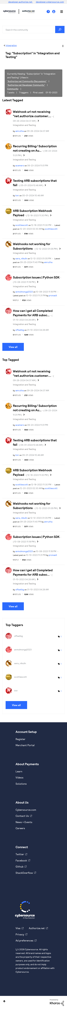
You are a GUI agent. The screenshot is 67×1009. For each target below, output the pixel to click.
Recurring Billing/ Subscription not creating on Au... (35, 150)
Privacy (20, 934)
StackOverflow (24, 872)
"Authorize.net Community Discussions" (27, 81)
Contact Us (22, 815)
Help (49, 11)
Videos (19, 777)
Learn (19, 771)
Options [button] (63, 45)
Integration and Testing (24, 125)
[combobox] (33, 29)
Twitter (20, 854)
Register (20, 739)
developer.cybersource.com (50, 1)
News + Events (24, 822)
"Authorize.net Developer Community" (26, 85)
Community (12, 88)
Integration (11, 45)
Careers (20, 828)
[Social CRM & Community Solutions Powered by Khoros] (57, 1002)
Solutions (21, 783)
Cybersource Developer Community (9, 11)
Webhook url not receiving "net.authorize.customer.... (33, 116)
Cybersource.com (26, 809)
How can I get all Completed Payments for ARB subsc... (33, 315)
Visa (18, 928)
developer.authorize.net (20, 1)
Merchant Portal (25, 745)
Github (19, 866)
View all (13, 346)
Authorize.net (37, 928)
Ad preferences (24, 940)
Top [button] (4, 1001)
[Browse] (60, 11)
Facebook (21, 860)
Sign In (54, 11)
